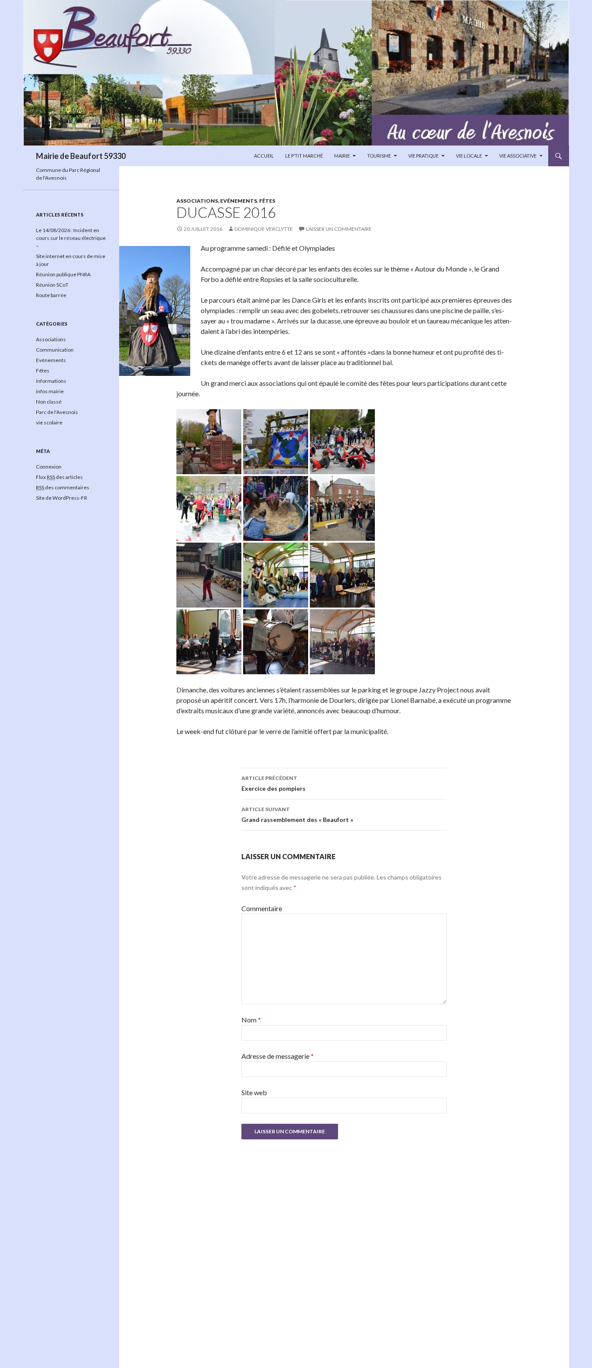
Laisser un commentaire (339, 229)
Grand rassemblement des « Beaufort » (297, 814)
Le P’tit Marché (304, 155)
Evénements (238, 200)
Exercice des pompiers (273, 783)
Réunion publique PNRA (63, 274)
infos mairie (50, 391)
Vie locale (469, 155)
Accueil (264, 155)
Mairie (342, 155)
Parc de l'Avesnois (57, 412)
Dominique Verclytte (263, 229)
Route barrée (51, 295)
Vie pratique (423, 155)
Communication (55, 349)
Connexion (49, 466)
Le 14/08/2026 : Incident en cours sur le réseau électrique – (71, 238)
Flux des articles (59, 477)
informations (51, 381)
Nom (251, 1019)
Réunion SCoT (52, 284)
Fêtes (267, 200)
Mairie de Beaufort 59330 (81, 156)
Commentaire (261, 908)
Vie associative (518, 155)
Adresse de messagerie (277, 1056)
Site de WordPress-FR (61, 498)
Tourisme (379, 155)
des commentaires (62, 487)
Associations (197, 200)
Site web (254, 1092)
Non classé (49, 401)
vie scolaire (49, 422)
